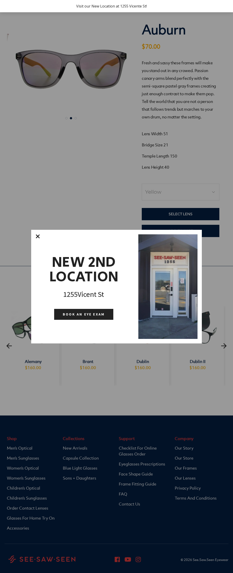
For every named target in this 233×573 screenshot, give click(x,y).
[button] (38, 236)
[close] (38, 236)
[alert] (116, 286)
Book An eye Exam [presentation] (84, 314)
